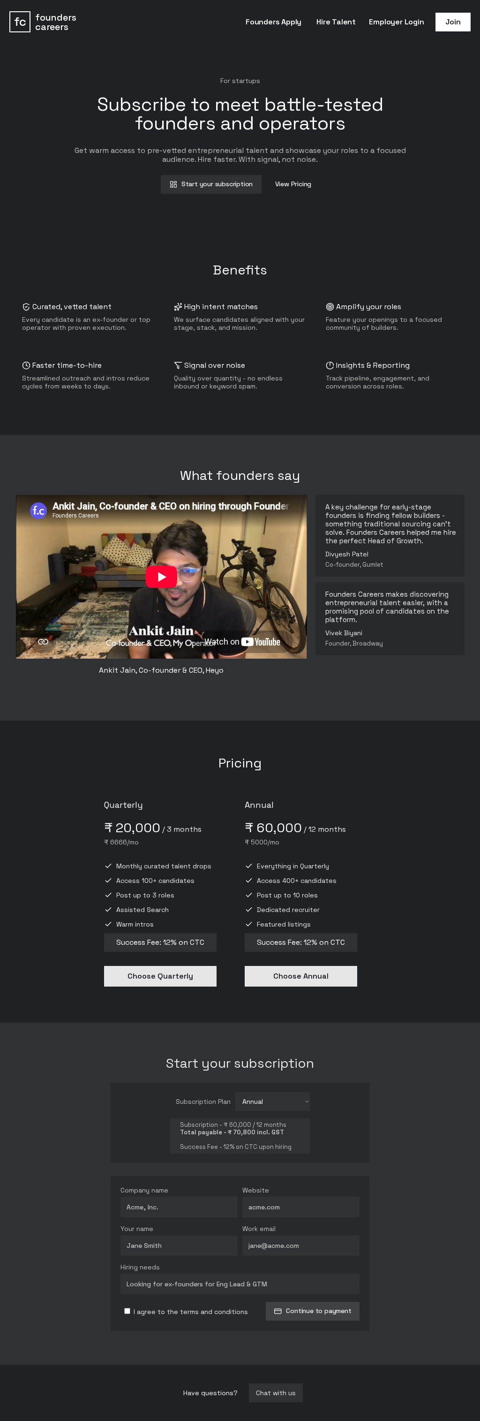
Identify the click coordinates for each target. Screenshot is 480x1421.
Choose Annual (301, 976)
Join (452, 22)
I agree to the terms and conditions (190, 1311)
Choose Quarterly (160, 976)
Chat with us (276, 1393)
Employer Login (396, 22)
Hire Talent (336, 22)
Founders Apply (273, 22)
